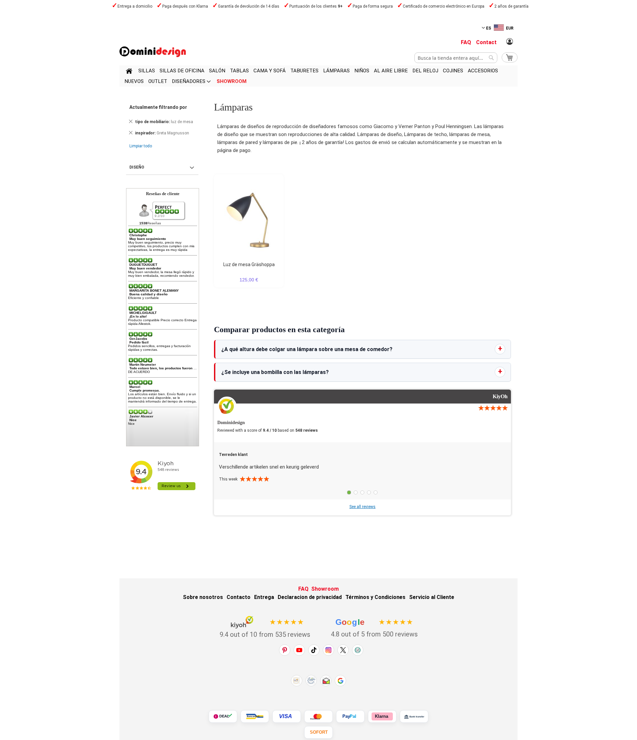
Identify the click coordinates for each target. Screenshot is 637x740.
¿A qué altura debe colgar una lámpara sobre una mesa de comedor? (306, 349)
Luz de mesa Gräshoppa (249, 264)
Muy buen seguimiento (147, 239)
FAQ (466, 42)
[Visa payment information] (286, 716)
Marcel (134, 387)
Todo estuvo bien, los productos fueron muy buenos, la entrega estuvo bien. (190, 368)
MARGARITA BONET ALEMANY (154, 290)
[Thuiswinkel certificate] (325, 680)
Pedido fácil (139, 342)
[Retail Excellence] (296, 680)
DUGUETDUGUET (143, 264)
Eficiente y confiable (143, 298)
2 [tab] (356, 492)
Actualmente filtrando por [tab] (158, 107)
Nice (133, 420)
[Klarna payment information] (382, 716)
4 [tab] (369, 492)
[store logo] (152, 51)
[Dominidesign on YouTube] (299, 650)
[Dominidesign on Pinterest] (284, 650)
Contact (486, 42)
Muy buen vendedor (145, 268)
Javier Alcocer (141, 416)
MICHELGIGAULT (143, 313)
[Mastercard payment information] (318, 716)
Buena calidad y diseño (148, 294)
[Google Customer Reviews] (340, 680)
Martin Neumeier (142, 364)
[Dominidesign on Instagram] (328, 650)
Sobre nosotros (203, 597)
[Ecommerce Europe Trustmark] (311, 680)
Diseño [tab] (136, 167)
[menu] (318, 76)
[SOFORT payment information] (318, 732)
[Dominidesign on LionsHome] (357, 650)
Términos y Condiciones (375, 597)
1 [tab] (349, 492)
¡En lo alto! (138, 316)
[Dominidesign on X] (343, 650)
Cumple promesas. (144, 390)
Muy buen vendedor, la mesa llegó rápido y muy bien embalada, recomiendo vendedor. (161, 273)
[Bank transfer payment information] (414, 716)
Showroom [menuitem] (232, 81)
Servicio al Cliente (431, 597)
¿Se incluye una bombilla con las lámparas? (275, 372)
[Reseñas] (167, 211)
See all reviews (362, 506)
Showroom (325, 589)
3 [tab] (362, 492)
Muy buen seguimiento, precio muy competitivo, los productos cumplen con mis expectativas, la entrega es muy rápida (161, 246)
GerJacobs (138, 338)
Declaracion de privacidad (310, 597)
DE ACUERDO (139, 372)
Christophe (138, 235)
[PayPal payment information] (350, 716)
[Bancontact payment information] (255, 716)
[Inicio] (129, 72)
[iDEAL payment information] (223, 716)
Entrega (264, 597)
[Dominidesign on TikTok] (313, 650)
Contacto (238, 597)
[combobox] (455, 57)
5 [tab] (376, 492)
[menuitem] (146, 70)
